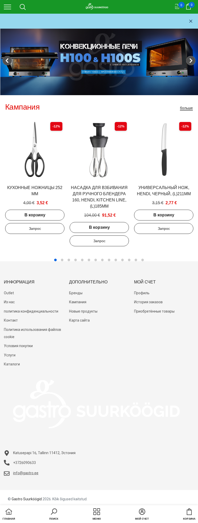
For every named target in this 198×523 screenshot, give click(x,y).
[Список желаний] (177, 7)
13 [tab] (136, 260)
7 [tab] (95, 260)
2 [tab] (62, 260)
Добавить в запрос (34, 228)
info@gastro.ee (25, 473)
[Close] (191, 21)
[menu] (7, 6)
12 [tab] (129, 260)
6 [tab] (89, 260)
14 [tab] (142, 260)
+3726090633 (24, 463)
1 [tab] (55, 260)
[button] (53, 515)
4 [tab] (75, 260)
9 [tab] (109, 260)
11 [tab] (122, 260)
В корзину (34, 215)
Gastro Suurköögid (27, 499)
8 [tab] (102, 260)
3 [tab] (69, 260)
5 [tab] (82, 260)
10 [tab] (115, 260)
